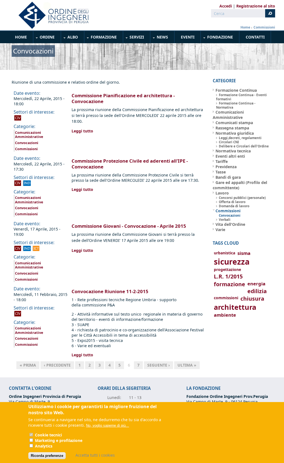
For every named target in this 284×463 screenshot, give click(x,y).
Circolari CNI (229, 142)
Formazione (101, 38)
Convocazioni (26, 142)
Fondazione (217, 38)
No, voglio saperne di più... (107, 425)
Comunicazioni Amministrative (29, 134)
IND (27, 182)
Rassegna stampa (232, 128)
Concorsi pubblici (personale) (242, 198)
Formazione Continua (236, 90)
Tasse (220, 172)
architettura (235, 307)
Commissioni (264, 27)
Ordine (44, 38)
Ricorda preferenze (47, 456)
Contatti (255, 37)
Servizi (133, 38)
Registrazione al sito (255, 6)
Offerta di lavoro (232, 202)
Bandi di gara (228, 177)
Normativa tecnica (233, 151)
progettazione (227, 269)
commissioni (226, 297)
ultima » (187, 365)
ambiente (225, 315)
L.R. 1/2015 (228, 276)
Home (245, 27)
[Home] (51, 15)
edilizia (257, 291)
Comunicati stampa (234, 122)
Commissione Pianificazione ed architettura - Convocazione (123, 98)
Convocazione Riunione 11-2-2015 (110, 291)
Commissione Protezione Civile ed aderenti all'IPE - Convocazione (130, 164)
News (159, 38)
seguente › (158, 365)
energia (256, 283)
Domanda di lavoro (234, 206)
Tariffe (221, 161)
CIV (18, 117)
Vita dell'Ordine (230, 224)
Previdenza (226, 166)
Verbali (224, 220)
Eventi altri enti (230, 156)
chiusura (252, 298)
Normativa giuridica (234, 133)
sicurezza (232, 262)
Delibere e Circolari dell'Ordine (244, 146)
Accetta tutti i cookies (95, 455)
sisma (243, 253)
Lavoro (222, 193)
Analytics (43, 446)
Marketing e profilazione (58, 440)
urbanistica (224, 252)
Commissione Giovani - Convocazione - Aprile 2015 (129, 226)
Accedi (225, 6)
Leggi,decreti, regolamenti (240, 138)
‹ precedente (57, 365)
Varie (220, 229)
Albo (69, 38)
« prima (28, 365)
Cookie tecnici (48, 435)
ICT (36, 248)
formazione (229, 284)
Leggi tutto (82, 131)
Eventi (187, 37)
